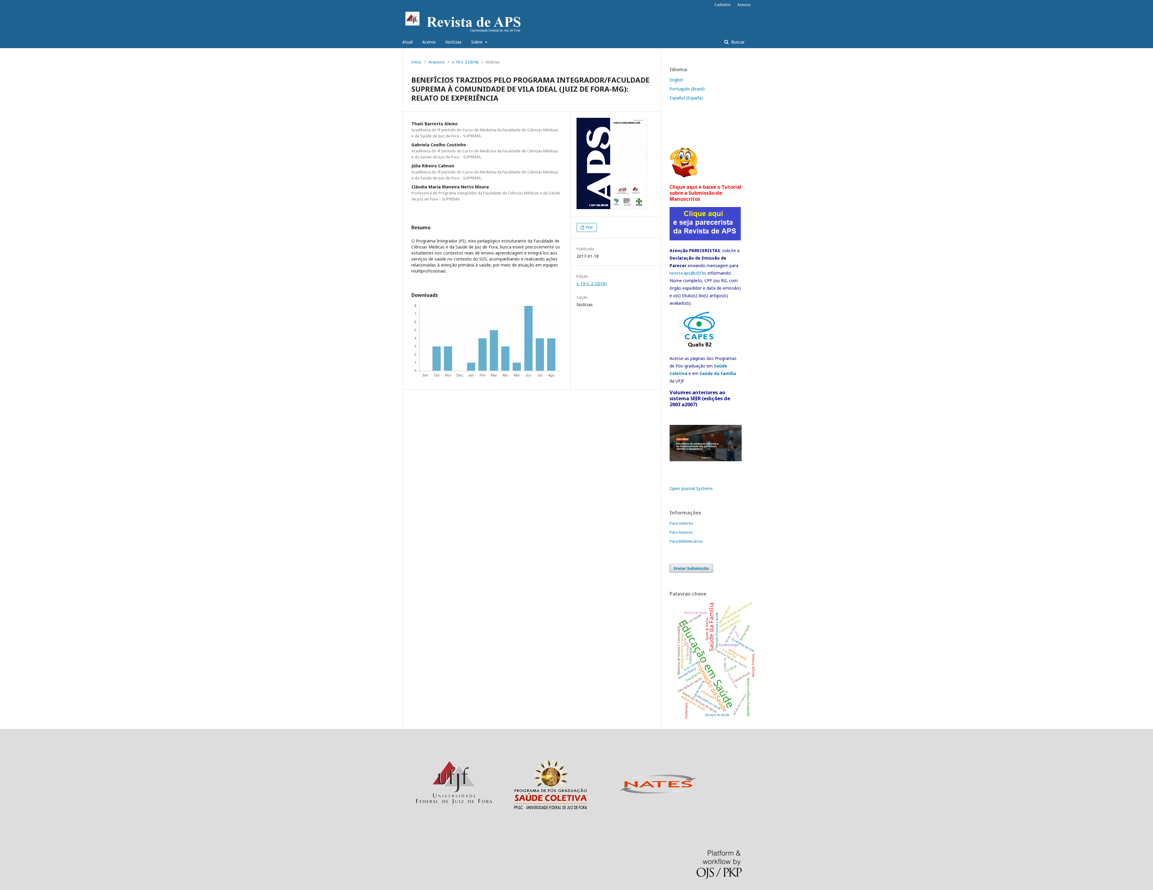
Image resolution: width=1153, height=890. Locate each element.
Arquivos (436, 62)
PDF (589, 227)
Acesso (744, 4)
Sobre (477, 42)
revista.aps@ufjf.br (687, 273)
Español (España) (686, 98)
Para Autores (681, 532)
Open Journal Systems (691, 488)
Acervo (429, 42)
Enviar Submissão (691, 568)
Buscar (737, 42)
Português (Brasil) (687, 89)
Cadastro (722, 4)
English (676, 80)
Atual (407, 42)
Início (416, 62)
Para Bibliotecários (686, 541)
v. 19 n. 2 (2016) (465, 62)
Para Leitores (681, 523)
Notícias (453, 42)
